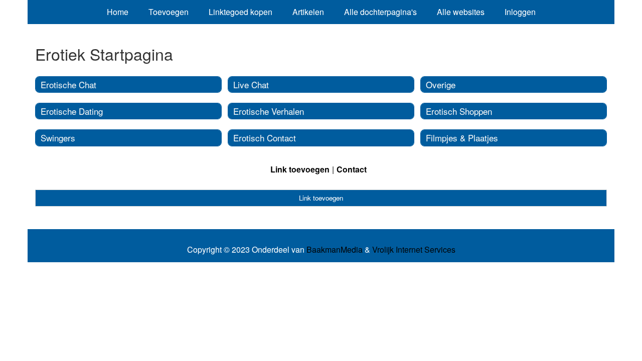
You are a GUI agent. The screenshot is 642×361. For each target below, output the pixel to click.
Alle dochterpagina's (380, 12)
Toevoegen (168, 12)
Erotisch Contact (264, 137)
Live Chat (251, 84)
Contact (352, 169)
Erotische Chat (68, 84)
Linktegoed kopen (240, 12)
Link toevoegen (300, 169)
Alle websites (461, 12)
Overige (440, 84)
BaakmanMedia (334, 250)
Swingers (58, 137)
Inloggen (520, 12)
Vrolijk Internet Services (413, 250)
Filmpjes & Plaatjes (462, 137)
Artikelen (308, 12)
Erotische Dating (72, 111)
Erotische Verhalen (268, 111)
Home (117, 12)
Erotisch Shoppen (459, 111)
